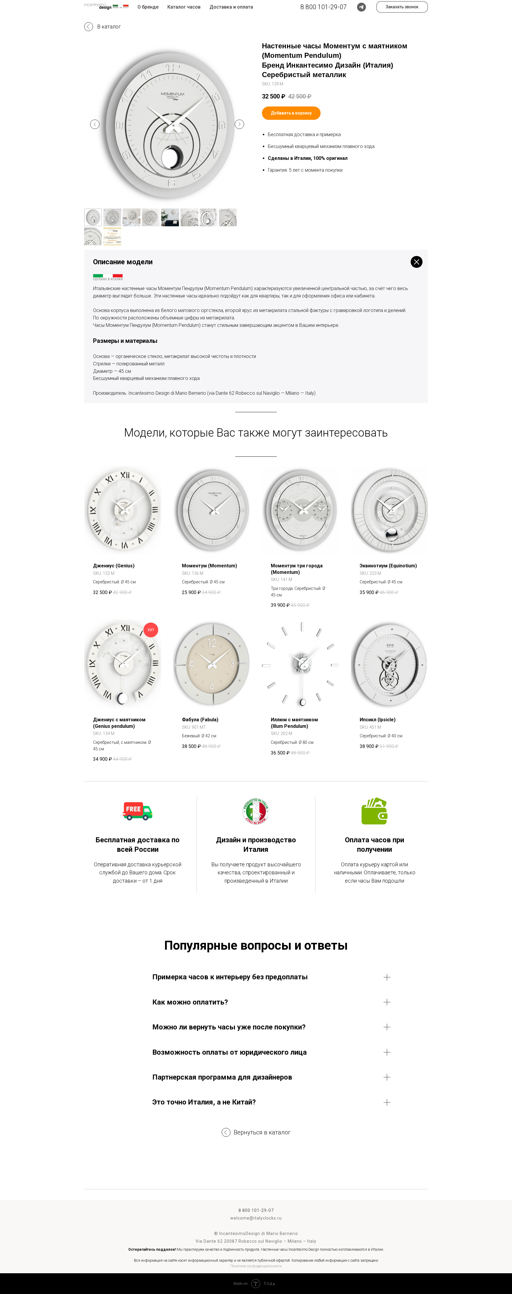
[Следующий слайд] (239, 124)
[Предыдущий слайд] (95, 124)
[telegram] (361, 7)
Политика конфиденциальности (256, 1266)
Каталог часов (184, 7)
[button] (402, 7)
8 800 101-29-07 (256, 1210)
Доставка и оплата (231, 7)
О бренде (148, 7)
